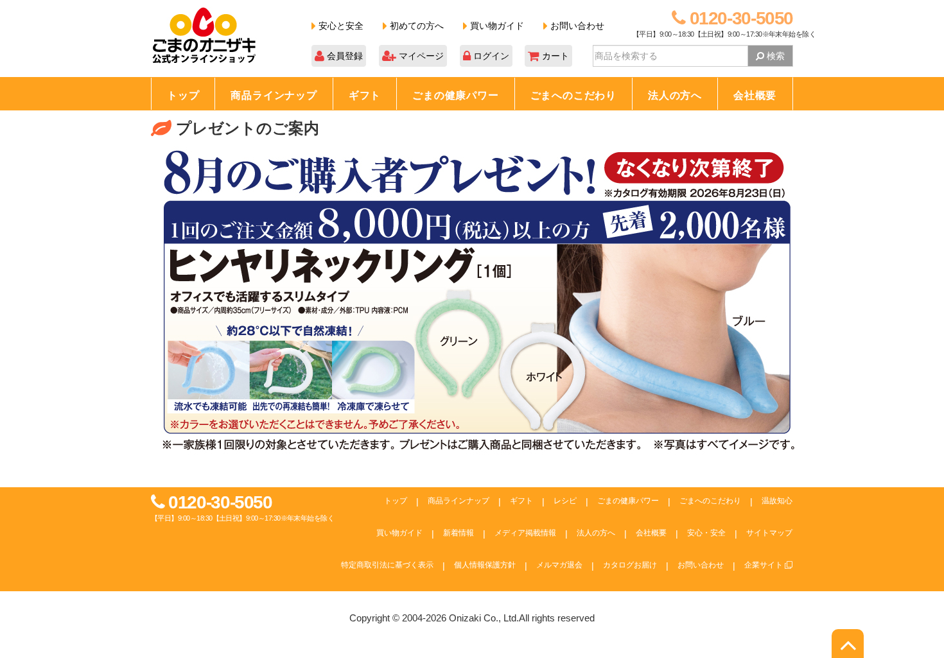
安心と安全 (339, 26)
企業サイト (764, 564)
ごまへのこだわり (573, 95)
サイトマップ (769, 532)
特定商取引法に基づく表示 (387, 564)
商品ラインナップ (274, 95)
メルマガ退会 (559, 564)
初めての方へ (415, 26)
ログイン (490, 56)
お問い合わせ (576, 26)
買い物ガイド (496, 26)
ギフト (365, 95)
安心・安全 (706, 532)
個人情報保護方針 (485, 564)
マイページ (420, 56)
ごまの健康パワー (455, 95)
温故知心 (777, 500)
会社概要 (754, 95)
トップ (183, 95)
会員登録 (343, 56)
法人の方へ (675, 95)
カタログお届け (630, 564)
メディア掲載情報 (525, 532)
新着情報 (458, 532)
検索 (774, 56)
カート (554, 56)
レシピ (565, 500)
